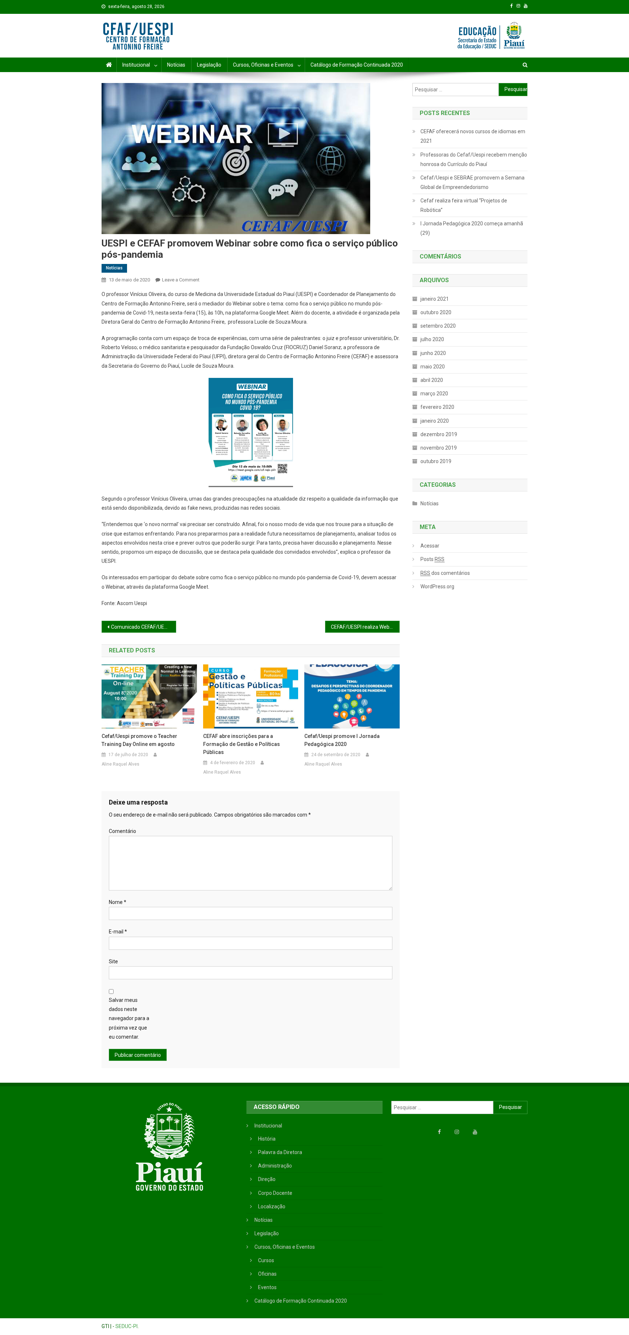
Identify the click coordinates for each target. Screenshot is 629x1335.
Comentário (122, 831)
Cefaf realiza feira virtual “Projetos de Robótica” (463, 205)
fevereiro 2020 (437, 407)
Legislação (209, 65)
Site (113, 961)
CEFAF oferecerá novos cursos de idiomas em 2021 (472, 136)
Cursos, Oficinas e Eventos (263, 65)
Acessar (429, 546)
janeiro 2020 (434, 421)
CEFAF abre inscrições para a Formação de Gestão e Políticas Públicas (241, 744)
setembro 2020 (438, 326)
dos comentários (445, 573)
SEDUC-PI (126, 1326)
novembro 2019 (438, 448)
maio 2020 (432, 367)
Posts (432, 559)
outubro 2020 (435, 312)
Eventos (267, 1287)
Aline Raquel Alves (120, 764)
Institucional (136, 65)
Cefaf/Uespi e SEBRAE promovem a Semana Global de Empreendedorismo (472, 182)
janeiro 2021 (434, 299)
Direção (267, 1179)
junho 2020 (433, 353)
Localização (271, 1206)
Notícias (176, 65)
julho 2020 (432, 339)
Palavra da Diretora (280, 1152)
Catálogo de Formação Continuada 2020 (356, 65)
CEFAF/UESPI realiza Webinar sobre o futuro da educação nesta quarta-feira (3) (365, 627)
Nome (117, 902)
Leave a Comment (180, 280)
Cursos (266, 1260)
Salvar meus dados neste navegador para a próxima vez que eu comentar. (129, 1018)
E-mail (118, 932)
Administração (275, 1166)
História (267, 1139)
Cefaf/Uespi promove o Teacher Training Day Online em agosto (139, 740)
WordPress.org (437, 586)
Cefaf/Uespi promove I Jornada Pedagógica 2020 (342, 740)
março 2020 (434, 393)
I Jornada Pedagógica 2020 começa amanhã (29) (471, 228)
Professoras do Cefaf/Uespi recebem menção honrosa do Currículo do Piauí (473, 159)
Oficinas (267, 1274)
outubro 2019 (435, 461)
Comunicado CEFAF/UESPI (141, 627)
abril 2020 (431, 380)
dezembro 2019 (438, 434)
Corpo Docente (275, 1193)
